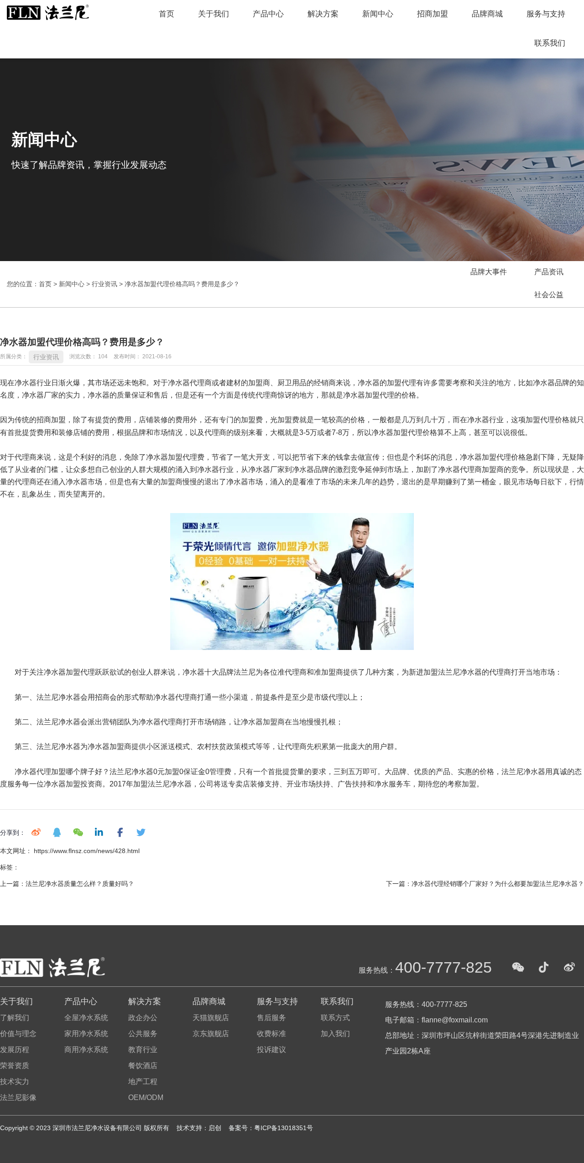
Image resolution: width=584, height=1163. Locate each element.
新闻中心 (377, 14)
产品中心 (268, 14)
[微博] (569, 967)
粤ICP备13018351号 (283, 1128)
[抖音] (544, 967)
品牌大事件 (488, 272)
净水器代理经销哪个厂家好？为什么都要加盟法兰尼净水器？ (498, 883)
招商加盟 (432, 14)
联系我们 (549, 43)
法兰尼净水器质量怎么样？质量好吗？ (80, 883)
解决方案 (323, 14)
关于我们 (213, 14)
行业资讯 (104, 284)
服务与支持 (546, 14)
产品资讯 (548, 272)
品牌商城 (487, 14)
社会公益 (548, 295)
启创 (216, 1128)
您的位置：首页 (30, 284)
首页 (166, 14)
